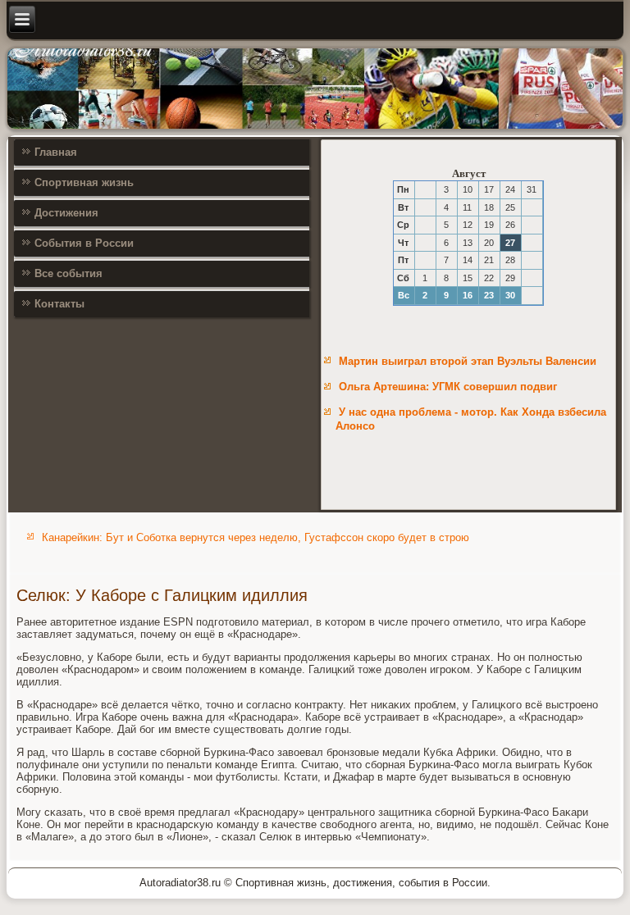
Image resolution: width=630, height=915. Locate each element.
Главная (55, 152)
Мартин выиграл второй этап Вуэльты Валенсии (467, 361)
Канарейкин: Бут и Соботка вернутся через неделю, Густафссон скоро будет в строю (255, 537)
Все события (68, 273)
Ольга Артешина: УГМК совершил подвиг (448, 386)
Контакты (59, 304)
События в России (84, 243)
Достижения (66, 213)
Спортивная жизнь (84, 182)
